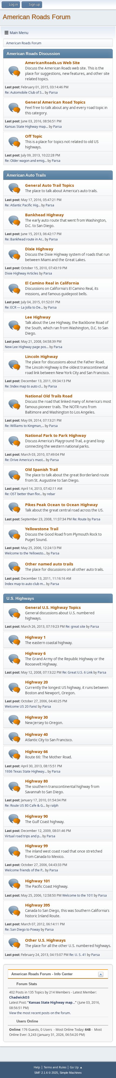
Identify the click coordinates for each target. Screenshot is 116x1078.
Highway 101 (37, 880)
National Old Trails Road (48, 396)
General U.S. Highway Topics (53, 607)
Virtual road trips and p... (23, 836)
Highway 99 (36, 845)
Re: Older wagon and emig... (26, 160)
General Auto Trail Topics (49, 185)
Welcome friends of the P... (24, 870)
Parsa (53, 92)
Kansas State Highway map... (26, 126)
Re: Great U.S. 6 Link (77, 672)
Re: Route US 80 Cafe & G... (25, 805)
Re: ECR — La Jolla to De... (24, 307)
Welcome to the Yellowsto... (25, 553)
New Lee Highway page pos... (27, 347)
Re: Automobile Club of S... (24, 92)
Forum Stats (26, 984)
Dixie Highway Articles (21, 273)
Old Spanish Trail (41, 469)
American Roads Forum (36, 16)
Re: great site (75, 626)
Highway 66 (36, 751)
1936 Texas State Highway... (26, 771)
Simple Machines (71, 1072)
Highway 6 (35, 653)
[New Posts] (14, 71)
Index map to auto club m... (25, 584)
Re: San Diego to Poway (22, 929)
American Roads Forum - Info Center (42, 974)
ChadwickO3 (19, 997)
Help (37, 1067)
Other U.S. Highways (45, 940)
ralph (54, 805)
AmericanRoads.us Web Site (52, 62)
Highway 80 (36, 781)
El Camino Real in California (52, 283)
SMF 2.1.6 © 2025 (46, 1072)
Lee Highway (37, 317)
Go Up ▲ (76, 1067)
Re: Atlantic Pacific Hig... (22, 205)
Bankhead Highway (44, 214)
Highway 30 (36, 717)
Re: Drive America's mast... (25, 460)
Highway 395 (37, 905)
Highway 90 (36, 816)
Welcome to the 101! (77, 895)
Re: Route (80, 519)
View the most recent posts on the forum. (40, 1013)
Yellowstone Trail (41, 528)
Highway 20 (36, 682)
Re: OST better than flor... (23, 494)
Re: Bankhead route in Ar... (24, 239)
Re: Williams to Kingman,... (24, 425)
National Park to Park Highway (55, 435)
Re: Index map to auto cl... (24, 386)
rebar (51, 494)
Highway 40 (36, 734)
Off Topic (33, 136)
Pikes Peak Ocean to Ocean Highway (61, 504)
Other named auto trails (49, 564)
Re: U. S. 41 (77, 954)
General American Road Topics (55, 102)
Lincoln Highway (41, 356)
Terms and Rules (55, 1067)
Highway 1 (35, 637)
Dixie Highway (39, 248)
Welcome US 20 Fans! (21, 706)
